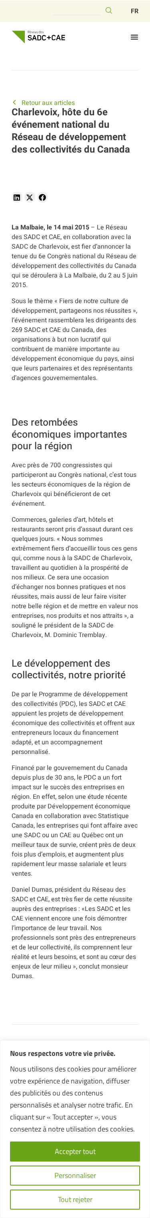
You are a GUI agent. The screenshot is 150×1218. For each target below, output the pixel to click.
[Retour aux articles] (14, 102)
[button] (134, 37)
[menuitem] (134, 11)
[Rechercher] (109, 10)
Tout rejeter (75, 1199)
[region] (75, 1129)
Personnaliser (75, 1175)
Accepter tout (75, 1151)
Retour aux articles (48, 103)
